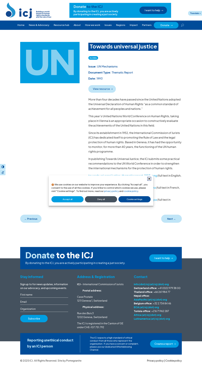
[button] (149, 178)
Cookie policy (173, 360)
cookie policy (131, 191)
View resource (101, 88)
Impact (134, 24)
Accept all (67, 199)
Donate (167, 25)
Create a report (163, 343)
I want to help (152, 10)
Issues (108, 24)
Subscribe (34, 318)
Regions (120, 24)
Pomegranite (73, 360)
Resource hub (61, 24)
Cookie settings (134, 199)
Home (20, 24)
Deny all (101, 199)
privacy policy (111, 191)
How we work (92, 24)
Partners (147, 24)
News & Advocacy (39, 24)
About (77, 24)
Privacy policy (155, 360)
